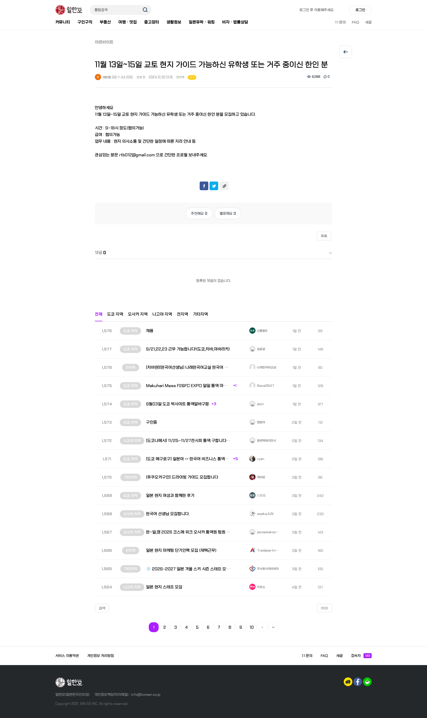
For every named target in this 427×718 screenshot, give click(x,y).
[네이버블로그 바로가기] (367, 682)
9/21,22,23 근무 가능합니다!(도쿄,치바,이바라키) (188, 349)
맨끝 (273, 627)
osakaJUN (265, 514)
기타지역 (200, 314)
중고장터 (151, 22)
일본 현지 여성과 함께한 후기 (170, 495)
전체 (98, 314)
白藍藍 (261, 495)
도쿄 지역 (115, 314)
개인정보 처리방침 (100, 656)
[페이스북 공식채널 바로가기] (357, 682)
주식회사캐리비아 (267, 569)
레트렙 (106, 77)
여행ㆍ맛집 (127, 22)
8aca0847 (265, 386)
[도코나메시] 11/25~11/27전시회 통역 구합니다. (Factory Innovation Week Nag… (188, 440)
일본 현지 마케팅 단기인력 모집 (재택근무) (181, 550)
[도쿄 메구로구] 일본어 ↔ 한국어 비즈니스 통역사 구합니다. (188, 459)
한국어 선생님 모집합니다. (168, 513)
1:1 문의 (340, 22)
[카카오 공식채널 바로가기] (348, 682)
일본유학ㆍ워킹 (202, 22)
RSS (324, 608)
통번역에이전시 (266, 440)
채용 (149, 330)
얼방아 (260, 422)
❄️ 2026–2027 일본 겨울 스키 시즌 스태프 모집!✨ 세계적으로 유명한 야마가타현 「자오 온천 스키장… (188, 569)
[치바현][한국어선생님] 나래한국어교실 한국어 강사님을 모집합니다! (188, 367)
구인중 (151, 422)
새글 (368, 22)
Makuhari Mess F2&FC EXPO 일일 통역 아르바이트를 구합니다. (188, 385)
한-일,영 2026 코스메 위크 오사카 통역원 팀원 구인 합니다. (188, 532)
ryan (260, 459)
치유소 (260, 587)
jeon (260, 404)
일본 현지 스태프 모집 (164, 587)
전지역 (180, 77)
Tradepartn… (267, 550)
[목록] (346, 52)
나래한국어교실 (266, 367)
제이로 (260, 477)
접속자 (360, 656)
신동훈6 (261, 331)
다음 (262, 627)
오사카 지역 (138, 314)
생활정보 (174, 22)
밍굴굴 (260, 349)
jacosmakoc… (267, 532)
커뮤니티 (62, 22)
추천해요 (199, 213)
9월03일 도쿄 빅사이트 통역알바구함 (177, 404)
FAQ (355, 22)
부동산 (105, 22)
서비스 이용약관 (67, 656)
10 (252, 627)
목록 (324, 236)
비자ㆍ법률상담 (235, 22)
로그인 (360, 10)
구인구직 (85, 22)
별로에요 (228, 213)
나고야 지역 (162, 314)
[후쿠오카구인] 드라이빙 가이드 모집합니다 (182, 477)
